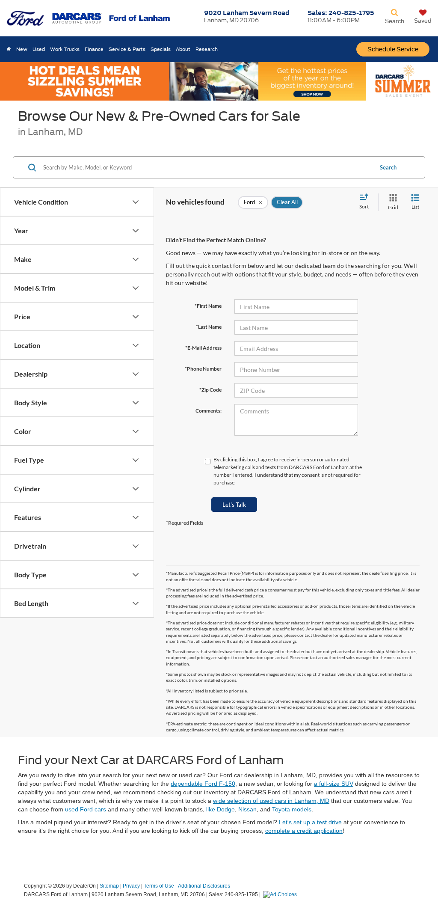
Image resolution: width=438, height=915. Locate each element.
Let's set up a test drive (310, 822)
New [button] (21, 49)
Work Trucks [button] (65, 49)
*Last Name (209, 327)
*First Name (208, 306)
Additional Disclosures (204, 886)
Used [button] (39, 49)
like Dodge (220, 809)
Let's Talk (234, 504)
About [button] (183, 49)
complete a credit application (304, 830)
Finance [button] (94, 49)
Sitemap (109, 886)
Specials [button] (161, 49)
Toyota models (291, 809)
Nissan (247, 809)
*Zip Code (210, 389)
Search (388, 167)
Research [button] (206, 49)
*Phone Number (203, 368)
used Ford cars (85, 809)
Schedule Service (392, 49)
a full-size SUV (333, 783)
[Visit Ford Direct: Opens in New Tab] (281, 894)
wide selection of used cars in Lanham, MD (271, 800)
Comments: (208, 410)
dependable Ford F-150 (203, 783)
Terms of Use (159, 886)
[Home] (9, 49)
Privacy (131, 886)
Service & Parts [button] (127, 49)
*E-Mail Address (203, 348)
